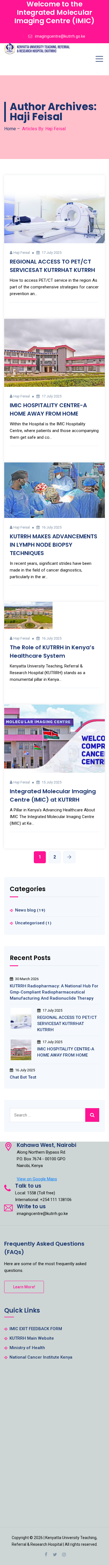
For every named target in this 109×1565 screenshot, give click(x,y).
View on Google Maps (37, 1178)
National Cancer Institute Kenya (41, 1357)
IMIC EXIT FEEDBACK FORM (36, 1328)
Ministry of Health (27, 1347)
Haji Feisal (21, 252)
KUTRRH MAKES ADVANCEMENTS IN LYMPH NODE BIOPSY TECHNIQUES (53, 544)
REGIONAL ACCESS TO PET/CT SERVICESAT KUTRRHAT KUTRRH (67, 1023)
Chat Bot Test (23, 1077)
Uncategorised (29, 922)
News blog (25, 910)
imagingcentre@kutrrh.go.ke (60, 36)
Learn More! (24, 1287)
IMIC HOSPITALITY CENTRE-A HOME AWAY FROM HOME (65, 1052)
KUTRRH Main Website (32, 1338)
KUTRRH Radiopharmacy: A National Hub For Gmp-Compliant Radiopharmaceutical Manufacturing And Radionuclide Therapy (54, 992)
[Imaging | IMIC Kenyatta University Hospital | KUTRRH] (37, 50)
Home (10, 128)
